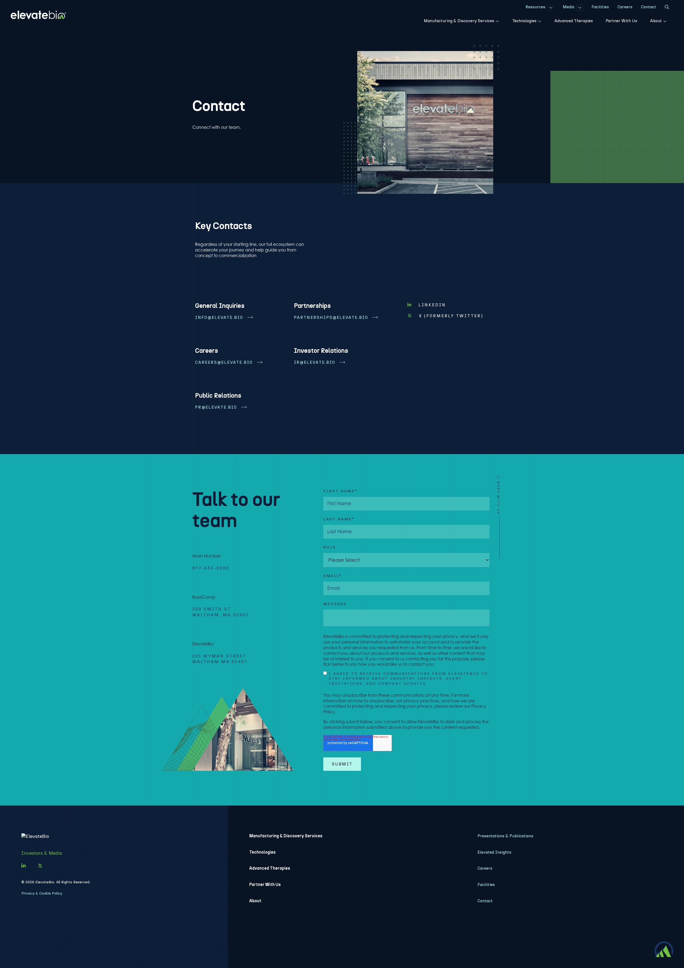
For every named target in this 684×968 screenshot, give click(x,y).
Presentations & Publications (505, 835)
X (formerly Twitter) (451, 315)
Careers (484, 868)
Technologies (262, 852)
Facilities (486, 884)
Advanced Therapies (269, 868)
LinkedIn (432, 304)
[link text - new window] (23, 866)
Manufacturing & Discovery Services (285, 835)
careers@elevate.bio (224, 362)
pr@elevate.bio (216, 407)
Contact (485, 900)
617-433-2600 (210, 568)
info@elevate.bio (219, 317)
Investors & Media (41, 853)
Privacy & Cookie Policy (41, 893)
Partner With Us (265, 884)
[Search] (666, 7)
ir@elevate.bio (314, 362)
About (255, 900)
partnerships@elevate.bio (331, 317)
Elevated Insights (494, 852)
